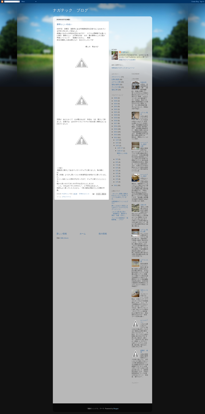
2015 (116, 129)
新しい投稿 (62, 234)
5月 (117, 170)
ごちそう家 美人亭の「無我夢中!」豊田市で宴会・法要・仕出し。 (119, 213)
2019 (116, 118)
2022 (116, 109)
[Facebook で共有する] (103, 194)
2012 (116, 137)
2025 (116, 101)
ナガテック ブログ (70, 10)
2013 (116, 134)
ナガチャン (125, 52)
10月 (117, 145)
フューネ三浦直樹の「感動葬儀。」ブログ (120, 218)
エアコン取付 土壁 (144, 230)
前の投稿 (103, 234)
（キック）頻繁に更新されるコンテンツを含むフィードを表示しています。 (120, 196)
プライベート (66, 197)
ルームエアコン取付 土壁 (144, 144)
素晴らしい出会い (64, 24)
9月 (117, 159)
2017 (116, 123)
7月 (117, 165)
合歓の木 (143, 205)
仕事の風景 (115, 79)
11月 (117, 143)
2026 (116, 98)
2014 (116, 132)
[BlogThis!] (99, 194)
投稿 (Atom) (64, 238)
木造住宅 (143, 82)
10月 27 (120, 148)
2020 (116, 115)
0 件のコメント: (84, 194)
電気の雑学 (115, 84)
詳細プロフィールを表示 (127, 60)
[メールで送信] (97, 194)
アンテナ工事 (116, 87)
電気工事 (115, 90)
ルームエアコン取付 (144, 175)
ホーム (83, 234)
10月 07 (120, 151)
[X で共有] (101, 194)
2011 (116, 185)
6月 (117, 168)
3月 (117, 176)
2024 (116, 103)
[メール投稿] (93, 194)
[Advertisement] (82, 216)
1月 (117, 182)
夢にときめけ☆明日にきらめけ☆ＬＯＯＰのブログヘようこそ (120, 207)
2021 (116, 112)
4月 (117, 173)
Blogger (116, 408)
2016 (116, 126)
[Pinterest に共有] (105, 194)
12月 (117, 140)
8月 (117, 162)
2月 (117, 179)
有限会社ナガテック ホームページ (123, 68)
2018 (116, 120)
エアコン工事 (116, 82)
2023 (116, 106)
